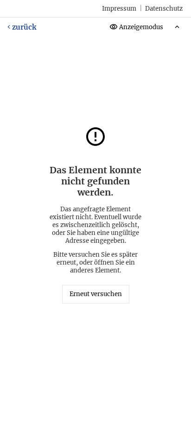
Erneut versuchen (96, 294)
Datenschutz (164, 9)
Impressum (119, 9)
